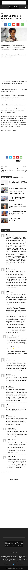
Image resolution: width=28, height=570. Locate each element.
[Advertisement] (14, 2)
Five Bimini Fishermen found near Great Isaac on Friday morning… (17, 198)
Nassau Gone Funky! (13, 336)
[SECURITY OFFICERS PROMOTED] (4, 220)
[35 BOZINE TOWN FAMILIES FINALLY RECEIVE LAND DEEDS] (4, 182)
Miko (7, 268)
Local (6, 10)
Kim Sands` (9, 386)
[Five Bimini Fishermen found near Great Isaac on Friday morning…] (4, 198)
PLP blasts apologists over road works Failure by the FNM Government (7, 170)
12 (26, 21)
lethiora (8, 359)
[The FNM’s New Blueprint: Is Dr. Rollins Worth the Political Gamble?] (4, 213)
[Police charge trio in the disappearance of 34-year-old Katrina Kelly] (4, 206)
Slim (7, 404)
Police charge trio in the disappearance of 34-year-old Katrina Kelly (17, 206)
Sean (7, 415)
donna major (11, 439)
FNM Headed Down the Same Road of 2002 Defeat (21, 170)
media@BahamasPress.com (17, 564)
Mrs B (7, 234)
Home (2, 10)
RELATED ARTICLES (6, 177)
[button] (26, 7)
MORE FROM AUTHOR (18, 177)
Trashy (8, 291)
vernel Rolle (11, 428)
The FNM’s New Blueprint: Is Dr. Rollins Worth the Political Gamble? (18, 213)
